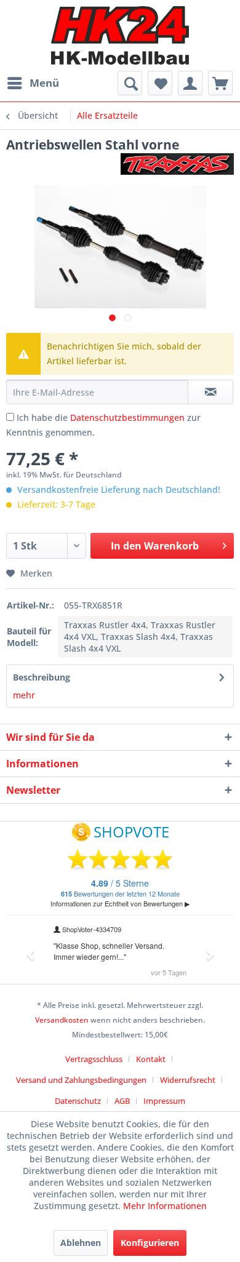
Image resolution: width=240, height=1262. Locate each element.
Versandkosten (62, 1020)
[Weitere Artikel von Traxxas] (177, 164)
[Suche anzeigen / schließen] (130, 83)
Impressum (164, 1100)
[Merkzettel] (160, 83)
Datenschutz (78, 1100)
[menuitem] (32, 83)
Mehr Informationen (165, 1206)
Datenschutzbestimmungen (127, 417)
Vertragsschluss (93, 1058)
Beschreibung (41, 677)
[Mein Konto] (190, 83)
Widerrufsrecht (187, 1079)
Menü (44, 83)
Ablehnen (80, 1242)
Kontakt (151, 1058)
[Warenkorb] (220, 83)
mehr (24, 695)
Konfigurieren (150, 1242)
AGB (122, 1100)
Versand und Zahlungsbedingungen (81, 1079)
